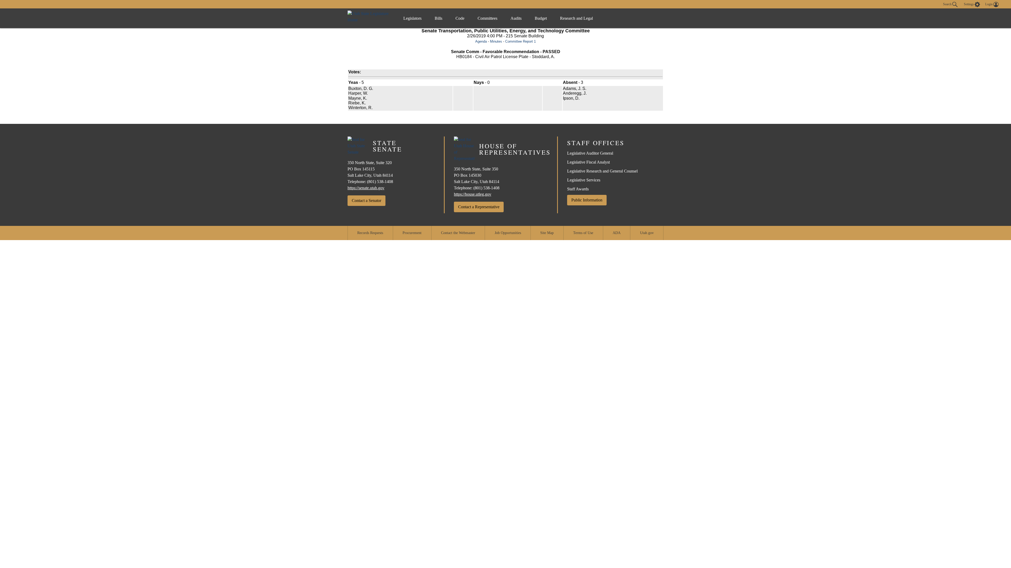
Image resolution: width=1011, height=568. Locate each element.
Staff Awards (578, 189)
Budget (541, 18)
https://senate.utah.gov (366, 188)
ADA (617, 233)
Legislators (412, 18)
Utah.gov (647, 233)
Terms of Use (583, 233)
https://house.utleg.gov (472, 194)
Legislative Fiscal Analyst (588, 162)
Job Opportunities (508, 233)
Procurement (412, 233)
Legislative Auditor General (590, 153)
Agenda (481, 41)
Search (947, 4)
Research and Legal (576, 18)
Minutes (496, 41)
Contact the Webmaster (458, 233)
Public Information (586, 200)
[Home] (370, 18)
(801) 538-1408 (380, 181)
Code (459, 18)
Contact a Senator (366, 200)
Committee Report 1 (520, 41)
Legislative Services (583, 180)
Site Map (547, 233)
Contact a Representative (478, 207)
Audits (516, 18)
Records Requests (370, 233)
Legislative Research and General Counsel (602, 171)
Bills (438, 18)
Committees (487, 18)
